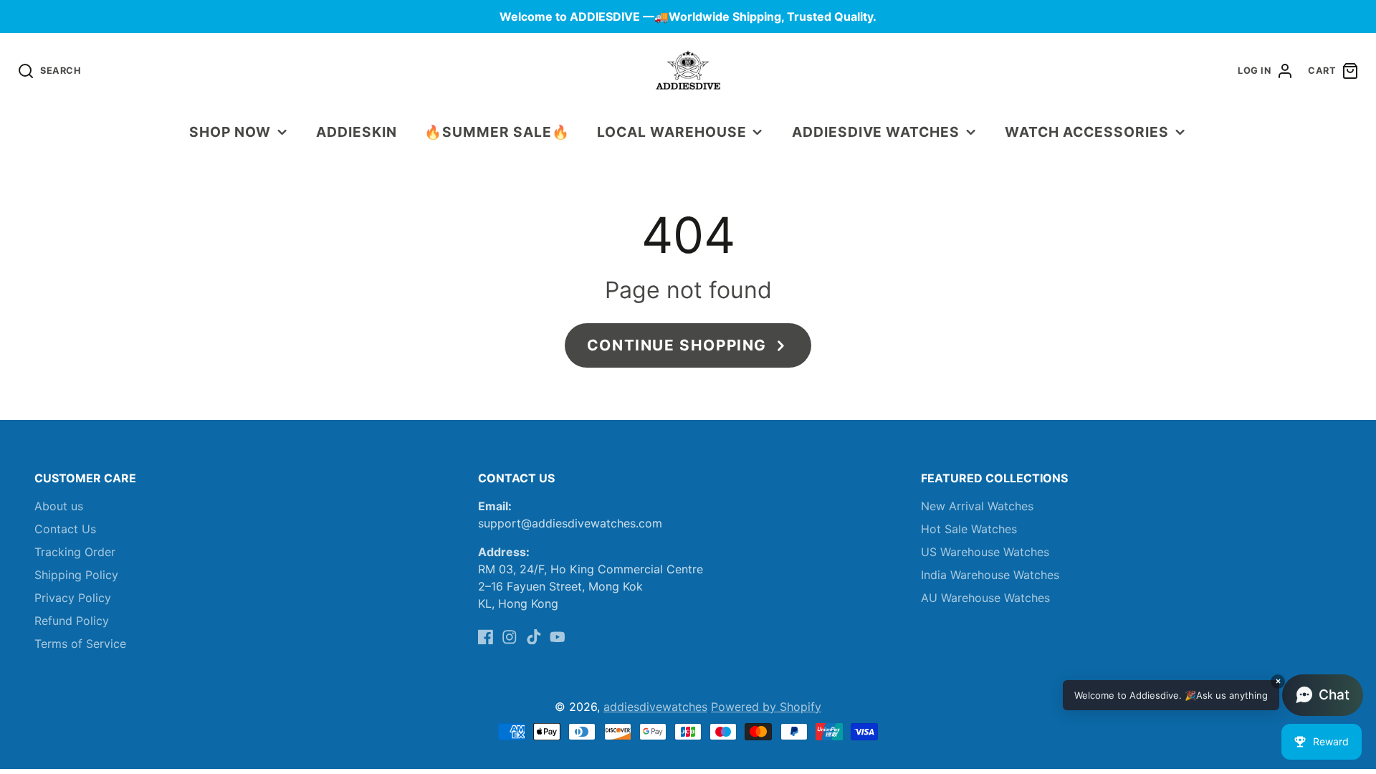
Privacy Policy (72, 598)
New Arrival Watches (977, 506)
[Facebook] (486, 637)
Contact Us (65, 529)
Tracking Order (74, 552)
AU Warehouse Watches (985, 598)
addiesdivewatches (655, 706)
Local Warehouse (671, 131)
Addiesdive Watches (876, 131)
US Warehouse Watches (985, 552)
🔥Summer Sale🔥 (496, 131)
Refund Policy (71, 620)
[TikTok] (534, 637)
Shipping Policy (76, 575)
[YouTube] (557, 637)
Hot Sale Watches (969, 529)
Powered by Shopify (766, 706)
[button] (1213, 695)
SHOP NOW (230, 131)
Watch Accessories (1086, 131)
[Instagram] (509, 637)
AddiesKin (356, 131)
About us (58, 506)
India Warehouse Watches (990, 575)
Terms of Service (80, 643)
